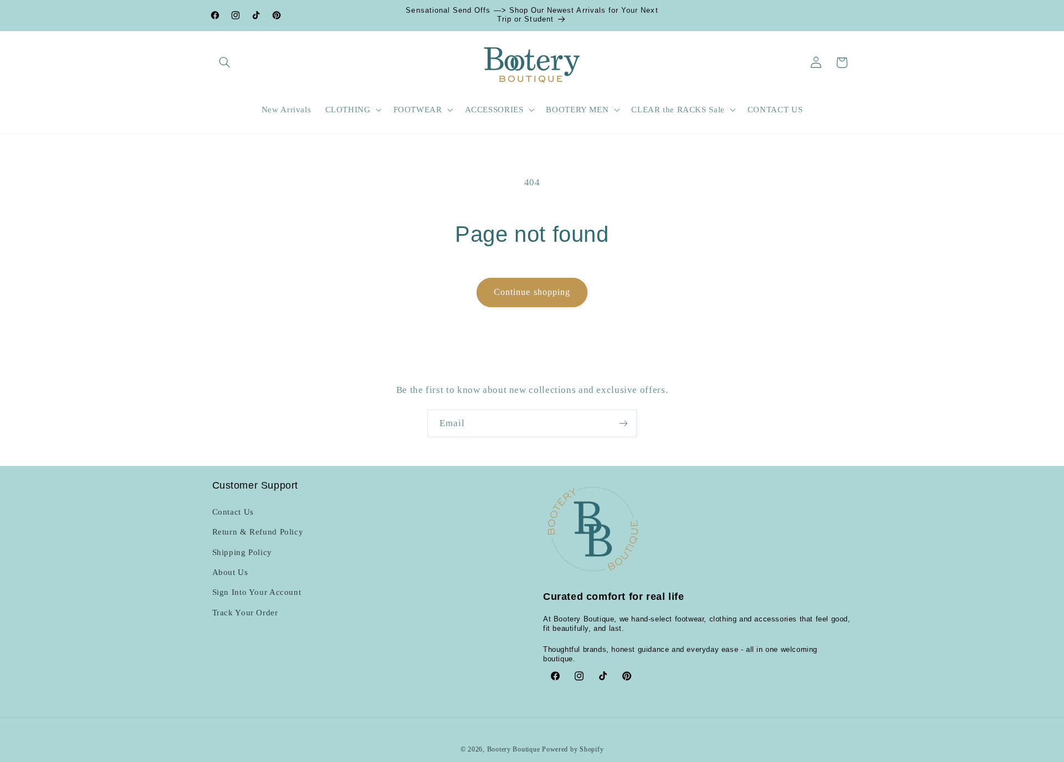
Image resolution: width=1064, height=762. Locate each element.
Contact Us (233, 511)
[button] (225, 62)
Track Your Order (245, 612)
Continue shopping (532, 292)
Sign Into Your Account (256, 592)
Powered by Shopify (572, 749)
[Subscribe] (623, 423)
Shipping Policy (242, 552)
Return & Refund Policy (258, 531)
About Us (230, 572)
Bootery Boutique (513, 749)
